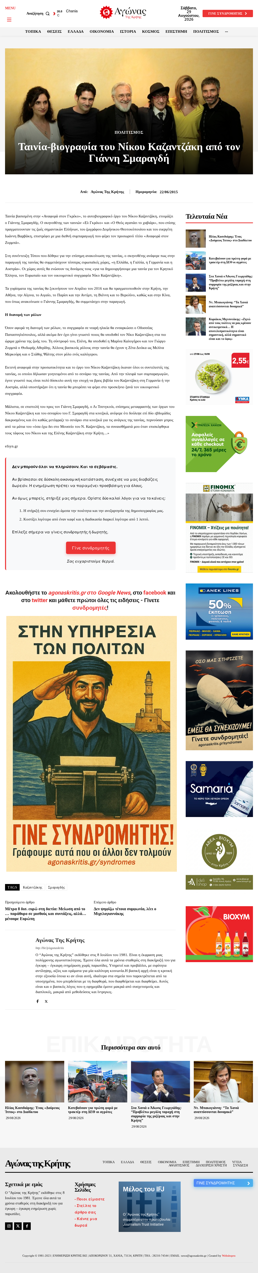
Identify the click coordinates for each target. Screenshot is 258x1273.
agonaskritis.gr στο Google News (89, 593)
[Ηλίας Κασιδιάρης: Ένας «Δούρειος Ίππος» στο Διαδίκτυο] (196, 239)
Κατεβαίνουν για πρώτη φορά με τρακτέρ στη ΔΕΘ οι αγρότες (230, 260)
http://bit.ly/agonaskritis (50, 948)
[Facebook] (37, 1000)
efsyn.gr (11, 446)
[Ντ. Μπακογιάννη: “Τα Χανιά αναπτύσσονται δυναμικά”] (196, 305)
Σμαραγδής (56, 887)
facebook (155, 593)
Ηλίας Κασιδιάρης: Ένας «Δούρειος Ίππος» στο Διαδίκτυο (230, 238)
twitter (40, 600)
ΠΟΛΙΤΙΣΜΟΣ (129, 132)
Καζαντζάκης (33, 887)
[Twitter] (46, 1000)
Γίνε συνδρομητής (91, 548)
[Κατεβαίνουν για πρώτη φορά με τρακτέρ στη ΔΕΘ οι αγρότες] (196, 260)
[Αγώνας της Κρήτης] (17, 969)
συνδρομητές (89, 608)
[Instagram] (9, 1226)
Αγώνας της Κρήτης (107, 192)
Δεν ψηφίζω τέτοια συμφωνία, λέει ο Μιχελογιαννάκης (125, 911)
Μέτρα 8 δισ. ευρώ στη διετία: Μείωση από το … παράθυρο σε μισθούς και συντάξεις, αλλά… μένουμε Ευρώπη (45, 914)
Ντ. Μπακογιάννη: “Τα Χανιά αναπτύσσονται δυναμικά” (216, 1110)
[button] (39, 13)
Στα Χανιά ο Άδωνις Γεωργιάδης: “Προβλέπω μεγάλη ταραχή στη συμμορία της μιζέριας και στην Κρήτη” (156, 1114)
